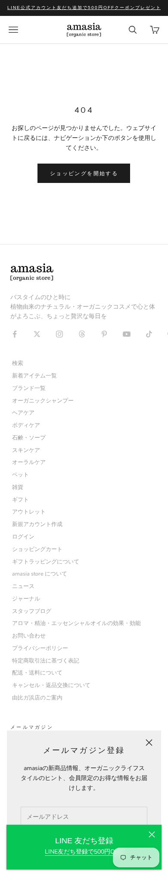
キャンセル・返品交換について (51, 685)
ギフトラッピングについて (45, 561)
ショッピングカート (37, 549)
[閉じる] (152, 834)
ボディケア (26, 425)
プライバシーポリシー (40, 648)
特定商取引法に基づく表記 (45, 660)
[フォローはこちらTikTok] (149, 334)
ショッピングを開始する (84, 173)
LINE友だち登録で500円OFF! (84, 852)
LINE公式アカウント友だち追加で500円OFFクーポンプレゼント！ (86, 7)
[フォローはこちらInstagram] (59, 334)
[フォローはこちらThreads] (82, 334)
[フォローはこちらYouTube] (126, 334)
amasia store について (39, 573)
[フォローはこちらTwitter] (37, 334)
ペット (20, 474)
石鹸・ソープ (29, 437)
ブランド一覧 (29, 388)
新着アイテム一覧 (34, 375)
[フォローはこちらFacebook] (14, 334)
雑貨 (17, 487)
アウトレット (29, 511)
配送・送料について (37, 672)
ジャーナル (26, 598)
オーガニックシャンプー (43, 400)
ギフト (20, 499)
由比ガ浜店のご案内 (37, 697)
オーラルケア (29, 462)
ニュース (23, 586)
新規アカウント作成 (37, 524)
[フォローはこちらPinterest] (104, 334)
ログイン (23, 536)
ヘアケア (23, 412)
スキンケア (26, 450)
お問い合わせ (29, 635)
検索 (17, 363)
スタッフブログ (31, 611)
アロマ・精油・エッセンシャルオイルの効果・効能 (76, 623)
